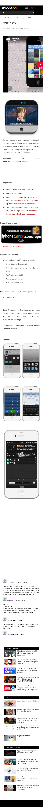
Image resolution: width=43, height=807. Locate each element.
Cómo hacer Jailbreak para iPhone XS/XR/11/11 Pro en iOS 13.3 (27, 670)
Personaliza (11, 18)
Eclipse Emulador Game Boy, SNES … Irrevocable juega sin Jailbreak (27, 662)
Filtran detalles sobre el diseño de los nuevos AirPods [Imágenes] (28, 787)
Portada (3, 18)
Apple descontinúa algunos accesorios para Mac (26, 752)
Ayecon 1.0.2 (10, 297)
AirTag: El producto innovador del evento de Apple (27, 769)
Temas (19, 18)
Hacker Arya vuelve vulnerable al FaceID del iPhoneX (28, 711)
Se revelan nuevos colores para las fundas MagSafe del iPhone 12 (27, 779)
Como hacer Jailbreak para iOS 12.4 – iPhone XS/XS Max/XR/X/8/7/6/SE (28, 679)
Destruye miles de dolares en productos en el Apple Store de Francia (27, 720)
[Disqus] (21, 544)
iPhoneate (10, 8)
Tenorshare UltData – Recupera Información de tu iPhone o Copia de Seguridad (27, 688)
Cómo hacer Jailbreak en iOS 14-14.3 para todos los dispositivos (27, 653)
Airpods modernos (23, 736)
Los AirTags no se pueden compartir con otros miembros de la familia (27, 761)
